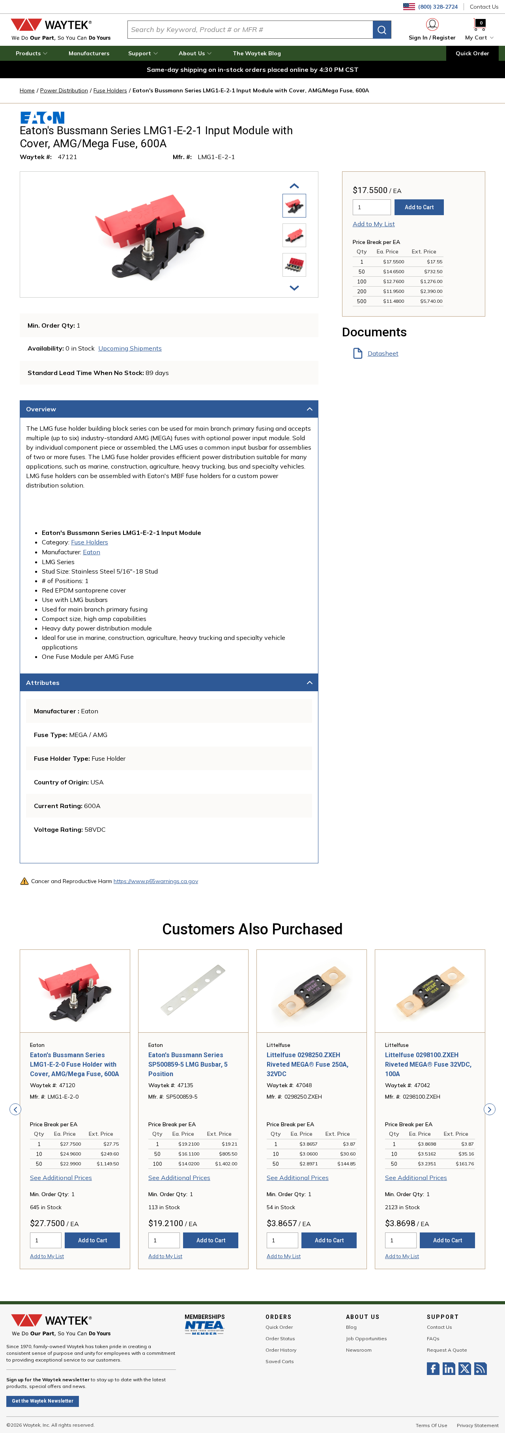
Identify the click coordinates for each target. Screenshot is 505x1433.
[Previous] (294, 185)
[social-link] (435, 1368)
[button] (32, 53)
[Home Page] (60, 29)
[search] (382, 30)
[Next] (294, 287)
